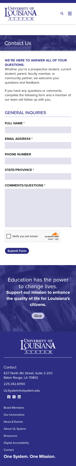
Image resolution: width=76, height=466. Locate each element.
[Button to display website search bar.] (62, 13)
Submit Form (17, 250)
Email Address (18, 138)
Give (38, 315)
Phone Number (18, 154)
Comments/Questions (25, 185)
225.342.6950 (14, 383)
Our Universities (14, 415)
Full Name (15, 123)
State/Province (19, 169)
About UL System (15, 429)
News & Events (13, 422)
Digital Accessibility (16, 443)
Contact (9, 450)
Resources (10, 436)
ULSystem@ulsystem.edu (22, 390)
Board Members (14, 408)
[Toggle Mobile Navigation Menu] (70, 13)
